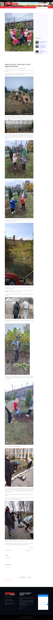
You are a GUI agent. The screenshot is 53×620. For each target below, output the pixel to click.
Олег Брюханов (12, 604)
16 (38, 604)
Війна (21, 7)
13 (44, 602)
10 (40, 602)
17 (40, 604)
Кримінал (24, 7)
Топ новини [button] (7, 7)
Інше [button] (27, 7)
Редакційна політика (23, 607)
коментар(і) (17, 68)
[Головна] (12, 4)
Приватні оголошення (32, 7)
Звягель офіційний (17, 7)
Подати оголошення (42, 4)
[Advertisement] (19, 56)
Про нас (21, 608)
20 (44, 604)
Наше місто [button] (11, 7)
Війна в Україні (9, 68)
